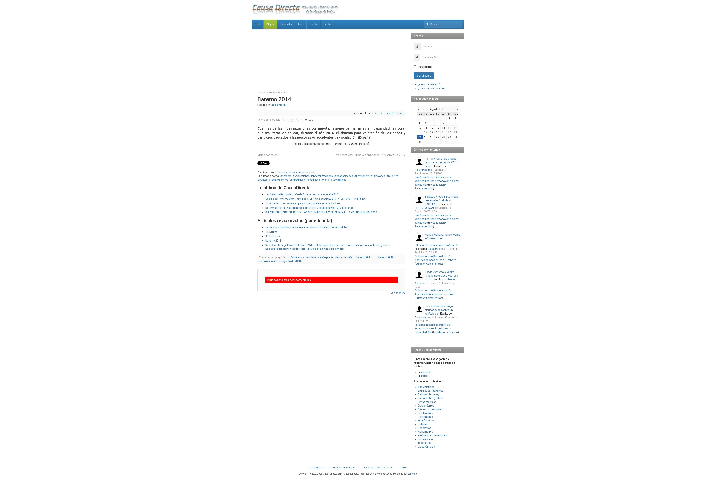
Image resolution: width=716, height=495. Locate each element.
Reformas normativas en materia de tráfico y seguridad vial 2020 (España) (309, 207)
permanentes (364, 175)
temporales (339, 179)
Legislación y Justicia (445, 332)
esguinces (314, 179)
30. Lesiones (272, 236)
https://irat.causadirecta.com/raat (435, 245)
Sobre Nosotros (317, 467)
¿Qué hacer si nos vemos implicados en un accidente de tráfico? (302, 203)
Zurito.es (412, 473)
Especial (285, 24)
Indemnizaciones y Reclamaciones (295, 172)
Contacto (329, 24)
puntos (263, 179)
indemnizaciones (323, 175)
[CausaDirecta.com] (295, 9)
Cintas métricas (427, 401)
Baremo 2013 (273, 240)
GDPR (404, 467)
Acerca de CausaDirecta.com (378, 467)
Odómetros (424, 427)
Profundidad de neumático (433, 435)
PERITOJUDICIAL (424, 207)
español (426, 372)
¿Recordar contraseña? (431, 88)
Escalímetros (425, 413)
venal (326, 179)
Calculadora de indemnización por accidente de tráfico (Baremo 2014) (306, 227)
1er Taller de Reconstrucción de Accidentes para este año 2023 (302, 194)
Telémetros (424, 442)
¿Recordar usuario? (429, 84)
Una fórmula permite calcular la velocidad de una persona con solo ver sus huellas (437, 181)
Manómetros (425, 431)
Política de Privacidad (344, 467)
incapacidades (344, 175)
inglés (424, 375)
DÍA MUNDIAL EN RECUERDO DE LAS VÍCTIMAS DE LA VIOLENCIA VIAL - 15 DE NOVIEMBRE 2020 (321, 212)
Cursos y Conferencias (429, 263)
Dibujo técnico (426, 405)
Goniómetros (425, 416)
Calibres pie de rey (428, 394)
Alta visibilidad (426, 386)
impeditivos (298, 179)
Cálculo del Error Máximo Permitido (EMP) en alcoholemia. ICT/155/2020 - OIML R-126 (315, 198)
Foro (300, 24)
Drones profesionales (430, 409)
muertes (393, 175)
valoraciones (302, 175)
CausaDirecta (278, 104)
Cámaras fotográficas (431, 398)
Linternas (423, 424)
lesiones (380, 175)
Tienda (313, 24)
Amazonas (421, 317)
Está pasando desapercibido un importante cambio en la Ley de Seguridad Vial (433, 328)
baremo (286, 175)
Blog (269, 24)
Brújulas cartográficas (430, 390)
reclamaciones (279, 179)
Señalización (425, 439)
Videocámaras (426, 446)
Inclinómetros (426, 420)
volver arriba (398, 292)
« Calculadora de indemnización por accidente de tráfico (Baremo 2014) (330, 257)
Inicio (257, 24)
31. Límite (271, 231)
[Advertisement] (331, 64)
